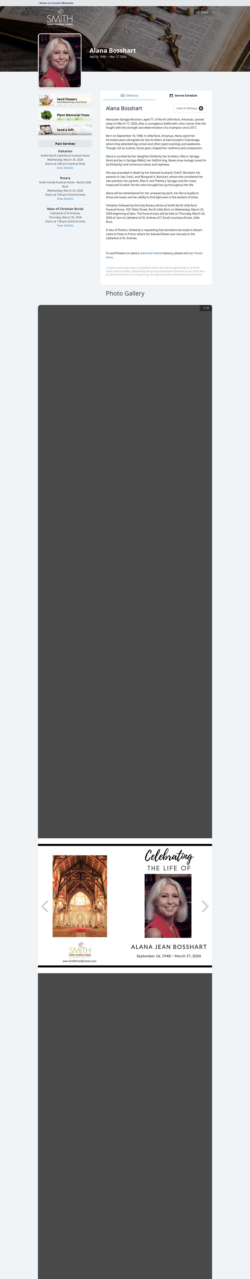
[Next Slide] (205, 905)
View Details (65, 168)
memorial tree (149, 253)
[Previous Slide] (45, 905)
